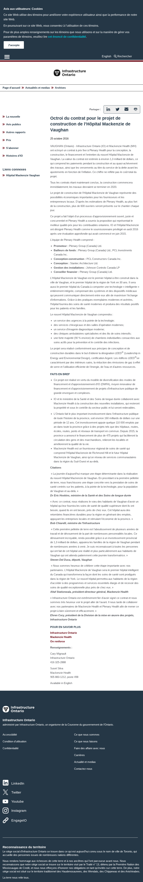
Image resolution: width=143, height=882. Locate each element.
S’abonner (12, 147)
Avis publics (13, 124)
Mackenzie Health (61, 636)
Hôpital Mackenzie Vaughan (23, 175)
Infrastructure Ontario (63, 632)
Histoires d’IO (14, 155)
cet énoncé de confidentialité (67, 36)
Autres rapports (15, 132)
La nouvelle (13, 116)
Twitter (16, 792)
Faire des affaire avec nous (89, 748)
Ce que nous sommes (86, 734)
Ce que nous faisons (85, 741)
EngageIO (19, 820)
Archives (60, 87)
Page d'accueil (11, 87)
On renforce (57, 641)
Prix (8, 140)
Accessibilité (10, 734)
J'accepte (14, 45)
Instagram (18, 810)
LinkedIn (17, 783)
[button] (125, 56)
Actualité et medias (85, 761)
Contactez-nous (83, 768)
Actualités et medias (37, 87)
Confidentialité (10, 748)
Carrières (79, 755)
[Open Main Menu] (7, 57)
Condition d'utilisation (14, 741)
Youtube (17, 801)
